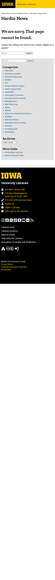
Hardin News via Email (14, 152)
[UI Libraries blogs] (32, 221)
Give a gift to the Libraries (16, 211)
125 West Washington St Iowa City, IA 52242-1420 (16, 195)
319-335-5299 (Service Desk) (18, 200)
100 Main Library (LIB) (15, 189)
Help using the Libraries (12, 238)
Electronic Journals (12, 74)
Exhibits (8, 80)
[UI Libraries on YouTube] (23, 221)
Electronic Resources (13, 77)
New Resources (11, 104)
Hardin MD (9, 92)
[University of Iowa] (7, 4)
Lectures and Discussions (15, 98)
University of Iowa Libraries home (14, 13)
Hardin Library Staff (13, 89)
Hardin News (14, 18)
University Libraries (26, 4)
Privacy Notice (7, 264)
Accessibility (6, 270)
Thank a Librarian (12, 207)
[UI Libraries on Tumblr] (19, 221)
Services (8, 126)
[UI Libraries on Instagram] (3, 221)
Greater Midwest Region (15, 86)
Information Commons (14, 95)
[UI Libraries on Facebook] (7, 221)
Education (9, 71)
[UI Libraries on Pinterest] (15, 221)
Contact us (9, 204)
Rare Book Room (12, 120)
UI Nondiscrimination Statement (14, 267)
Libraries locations (9, 231)
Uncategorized (11, 129)
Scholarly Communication (15, 123)
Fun (6, 83)
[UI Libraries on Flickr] (27, 221)
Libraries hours (8, 227)
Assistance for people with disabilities (18, 242)
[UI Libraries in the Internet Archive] (3, 250)
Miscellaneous (11, 101)
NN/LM (8, 110)
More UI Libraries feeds (14, 155)
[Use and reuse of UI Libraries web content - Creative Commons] (10, 250)
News (7, 107)
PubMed (8, 117)
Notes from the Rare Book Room (18, 114)
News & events (8, 234)
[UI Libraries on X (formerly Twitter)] (11, 221)
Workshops (9, 132)
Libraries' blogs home (38, 13)
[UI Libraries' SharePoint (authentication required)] (16, 250)
